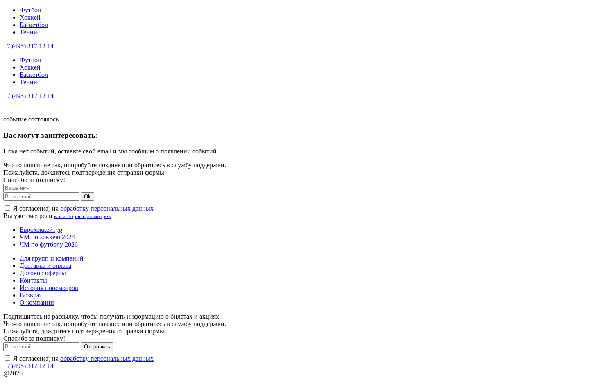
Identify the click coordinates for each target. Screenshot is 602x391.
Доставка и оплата (45, 265)
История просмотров (49, 287)
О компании (37, 302)
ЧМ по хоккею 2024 (47, 237)
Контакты (33, 280)
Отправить (97, 347)
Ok (87, 196)
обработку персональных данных (107, 208)
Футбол (30, 10)
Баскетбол (34, 24)
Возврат (31, 295)
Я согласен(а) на (82, 208)
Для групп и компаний (52, 258)
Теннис (30, 32)
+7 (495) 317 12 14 (28, 46)
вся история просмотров (82, 216)
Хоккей (30, 17)
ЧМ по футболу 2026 (49, 244)
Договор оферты (43, 273)
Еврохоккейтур (41, 229)
